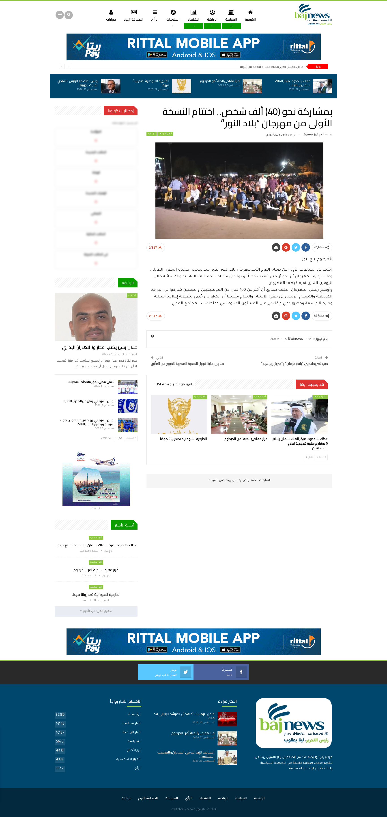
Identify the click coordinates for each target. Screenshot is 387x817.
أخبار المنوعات (165, 134)
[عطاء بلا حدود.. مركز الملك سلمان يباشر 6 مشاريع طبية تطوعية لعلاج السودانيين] (322, 86)
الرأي (155, 19)
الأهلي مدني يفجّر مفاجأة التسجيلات (91, 382)
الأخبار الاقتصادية (128, 759)
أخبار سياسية (320, 397)
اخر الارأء (132, 295)
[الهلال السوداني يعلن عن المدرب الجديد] (128, 406)
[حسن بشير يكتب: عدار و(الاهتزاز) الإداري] (96, 317)
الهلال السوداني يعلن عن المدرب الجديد (89, 401)
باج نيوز (201, 809)
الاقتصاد (193, 19)
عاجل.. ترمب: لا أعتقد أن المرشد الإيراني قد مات (184, 716)
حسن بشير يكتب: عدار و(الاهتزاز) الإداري (100, 347)
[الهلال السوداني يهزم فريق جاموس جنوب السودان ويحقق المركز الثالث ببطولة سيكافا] (128, 425)
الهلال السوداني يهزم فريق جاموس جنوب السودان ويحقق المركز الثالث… (87, 422)
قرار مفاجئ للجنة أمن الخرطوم (220, 81)
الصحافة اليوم (133, 19)
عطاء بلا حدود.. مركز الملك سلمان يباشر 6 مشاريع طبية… (96, 545)
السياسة (231, 19)
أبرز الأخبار (134, 750)
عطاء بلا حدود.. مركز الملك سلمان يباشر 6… (292, 83)
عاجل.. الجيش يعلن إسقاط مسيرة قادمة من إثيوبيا (271, 66)
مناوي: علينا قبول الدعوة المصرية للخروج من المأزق (187, 363)
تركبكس (237, 480)
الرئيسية (250, 19)
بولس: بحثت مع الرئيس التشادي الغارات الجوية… (77, 83)
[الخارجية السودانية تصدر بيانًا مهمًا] (181, 86)
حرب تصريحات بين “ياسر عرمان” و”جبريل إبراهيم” (294, 363)
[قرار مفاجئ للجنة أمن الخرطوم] (252, 86)
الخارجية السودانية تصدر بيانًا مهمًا (150, 83)
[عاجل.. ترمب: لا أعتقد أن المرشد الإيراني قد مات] (227, 719)
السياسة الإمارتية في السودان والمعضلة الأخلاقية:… (186, 754)
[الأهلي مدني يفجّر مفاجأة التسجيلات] (128, 387)
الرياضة (212, 19)
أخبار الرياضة (132, 732)
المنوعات (173, 19)
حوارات (111, 19)
